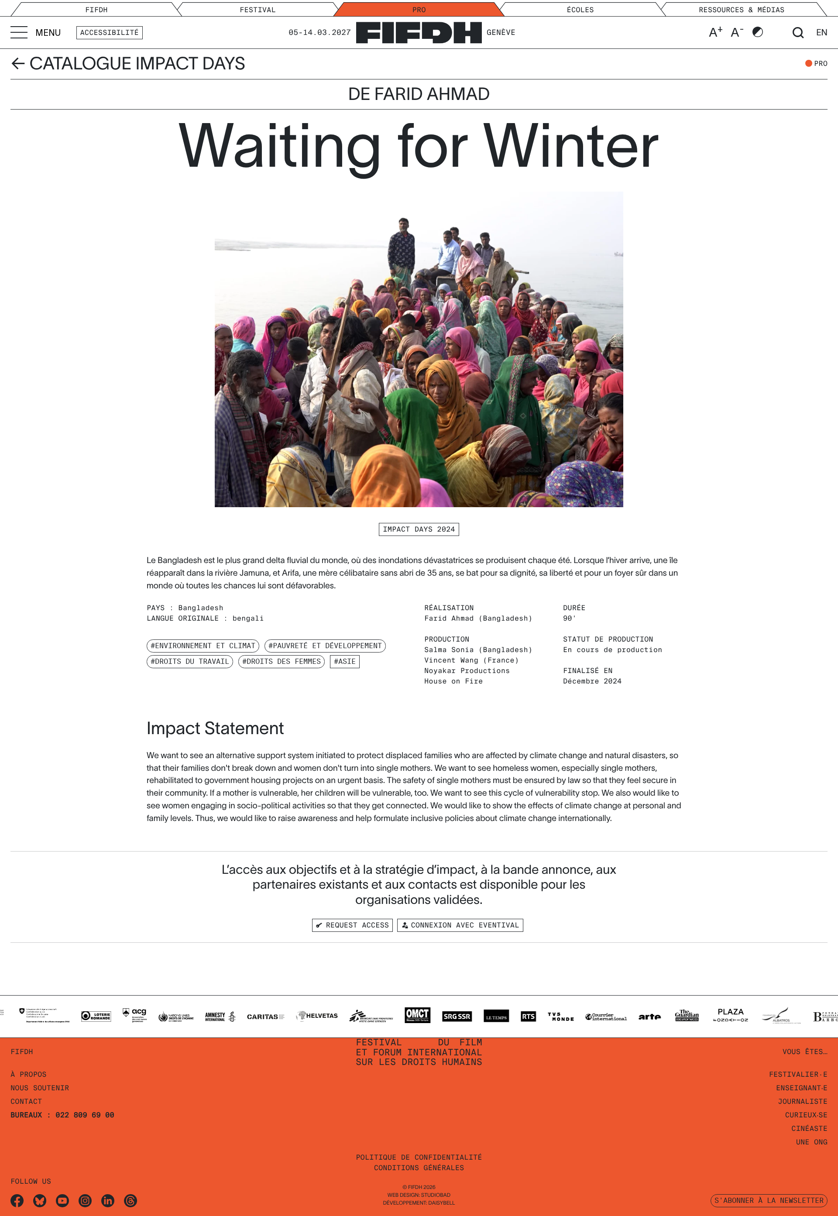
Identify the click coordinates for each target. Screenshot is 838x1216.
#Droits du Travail (190, 661)
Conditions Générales (419, 1167)
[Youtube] (62, 1200)
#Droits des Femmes (281, 661)
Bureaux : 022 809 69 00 (62, 1115)
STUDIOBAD (435, 1195)
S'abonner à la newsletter (769, 1200)
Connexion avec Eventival (465, 925)
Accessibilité (109, 32)
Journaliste (803, 1101)
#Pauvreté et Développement (325, 646)
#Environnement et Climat (203, 646)
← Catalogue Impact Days (127, 63)
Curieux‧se (806, 1115)
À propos (28, 1074)
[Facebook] (17, 1200)
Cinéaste (809, 1128)
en (822, 33)
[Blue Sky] (39, 1200)
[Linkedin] (107, 1200)
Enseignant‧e (802, 1087)
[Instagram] (85, 1200)
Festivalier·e (798, 1074)
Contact (26, 1101)
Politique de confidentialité (419, 1157)
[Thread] (130, 1200)
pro (821, 63)
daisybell (441, 1203)
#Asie (345, 661)
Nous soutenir (39, 1087)
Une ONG (812, 1142)
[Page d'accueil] (419, 30)
